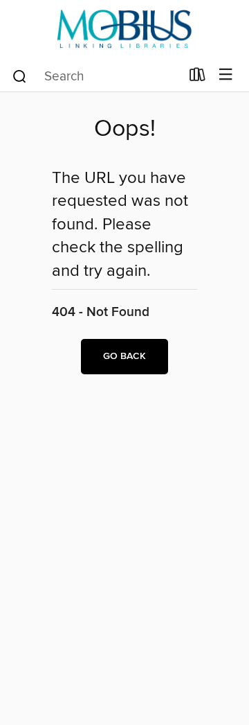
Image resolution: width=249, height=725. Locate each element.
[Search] (19, 75)
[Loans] (197, 77)
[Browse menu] (226, 75)
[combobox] (96, 76)
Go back (124, 356)
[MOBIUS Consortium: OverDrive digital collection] (124, 29)
